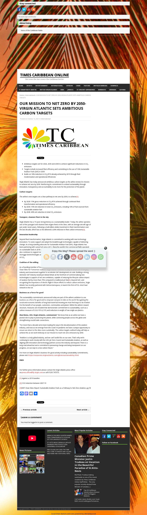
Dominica (114, 86)
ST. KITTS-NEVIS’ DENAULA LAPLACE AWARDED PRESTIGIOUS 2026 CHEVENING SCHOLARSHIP (59, 444)
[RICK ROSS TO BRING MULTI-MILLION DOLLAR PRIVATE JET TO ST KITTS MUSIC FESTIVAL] (40, 472)
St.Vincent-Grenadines (86, 90)
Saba (62, 90)
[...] (89, 487)
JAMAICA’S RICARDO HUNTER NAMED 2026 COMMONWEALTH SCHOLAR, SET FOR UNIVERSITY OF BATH (59, 437)
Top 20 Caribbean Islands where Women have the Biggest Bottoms (91, 493)
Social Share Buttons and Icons (62, 514)
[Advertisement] (73, 52)
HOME (21, 86)
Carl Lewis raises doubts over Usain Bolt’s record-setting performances (87, 500)
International (57, 86)
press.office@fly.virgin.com (32, 372)
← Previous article (29, 409)
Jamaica (70, 90)
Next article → (83, 409)
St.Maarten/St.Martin (27, 90)
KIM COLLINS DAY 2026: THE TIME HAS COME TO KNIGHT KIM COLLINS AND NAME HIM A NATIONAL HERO (59, 452)
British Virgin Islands (48, 90)
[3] (69, 280)
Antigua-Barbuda (100, 86)
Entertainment (41, 86)
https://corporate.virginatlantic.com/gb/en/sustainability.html (53, 355)
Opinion (69, 86)
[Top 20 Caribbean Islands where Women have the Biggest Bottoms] (79, 494)
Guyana (122, 90)
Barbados (102, 90)
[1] (77, 196)
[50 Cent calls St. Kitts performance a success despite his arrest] (32, 459)
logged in (34, 422)
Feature (87, 86)
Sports (29, 86)
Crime (78, 86)
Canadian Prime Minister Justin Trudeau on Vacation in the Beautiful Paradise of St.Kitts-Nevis (87, 464)
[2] (84, 229)
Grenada (112, 90)
